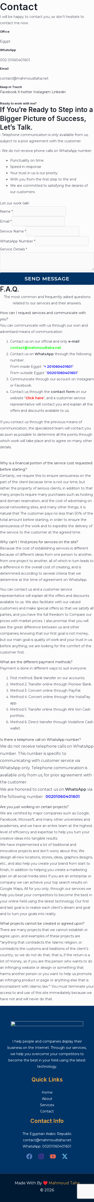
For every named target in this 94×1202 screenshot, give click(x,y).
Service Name (13, 231)
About (47, 1099)
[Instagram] (41, 1156)
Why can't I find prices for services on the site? (39, 542)
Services (47, 1105)
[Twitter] (65, 1156)
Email (6, 221)
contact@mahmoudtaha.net (47, 1140)
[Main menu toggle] (84, 8)
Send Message (47, 279)
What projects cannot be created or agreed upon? (42, 923)
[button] (47, 316)
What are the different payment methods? (36, 662)
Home (47, 1092)
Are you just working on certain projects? (34, 807)
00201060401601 (56, 1146)
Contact (47, 1111)
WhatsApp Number (17, 241)
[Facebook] (29, 1156)
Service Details (13, 249)
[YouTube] (53, 1156)
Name (6, 211)
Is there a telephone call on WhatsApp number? (40, 739)
